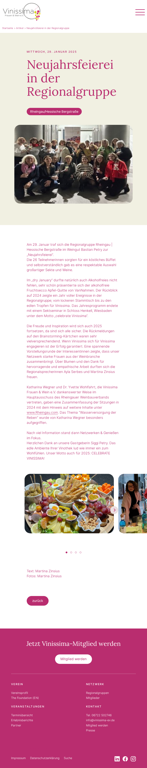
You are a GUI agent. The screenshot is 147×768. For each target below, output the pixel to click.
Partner (16, 725)
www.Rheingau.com (42, 412)
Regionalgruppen (97, 693)
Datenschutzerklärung (45, 758)
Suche (68, 758)
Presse (90, 730)
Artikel (19, 28)
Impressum (18, 758)
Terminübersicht (22, 715)
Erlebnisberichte (22, 720)
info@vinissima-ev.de (100, 720)
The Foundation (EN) (25, 698)
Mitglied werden (73, 659)
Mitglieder (93, 698)
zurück (37, 601)
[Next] (114, 510)
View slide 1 (66, 552)
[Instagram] (133, 760)
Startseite (7, 28)
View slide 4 (80, 552)
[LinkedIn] (117, 760)
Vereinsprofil (19, 693)
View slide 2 (71, 552)
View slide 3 (76, 552)
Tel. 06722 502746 (99, 715)
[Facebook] (125, 760)
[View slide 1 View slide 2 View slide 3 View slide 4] (73, 510)
